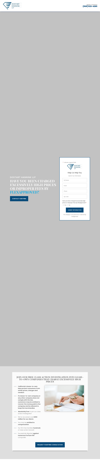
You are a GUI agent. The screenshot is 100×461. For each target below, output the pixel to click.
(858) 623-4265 (90, 6)
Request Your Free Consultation (50, 445)
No (69, 205)
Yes (65, 205)
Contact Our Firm (19, 199)
